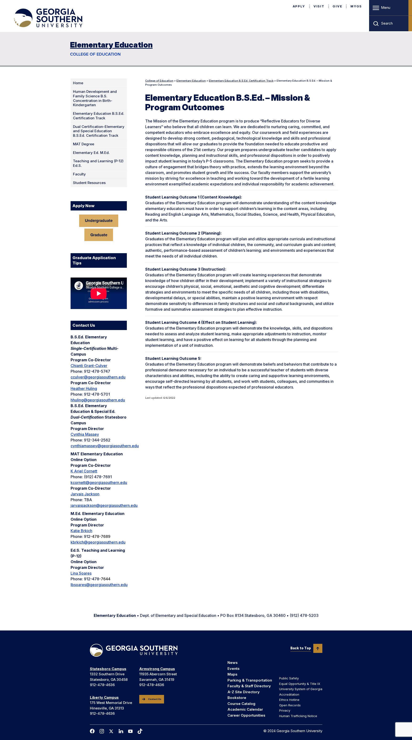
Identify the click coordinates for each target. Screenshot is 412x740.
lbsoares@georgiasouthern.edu (99, 584)
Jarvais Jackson (85, 494)
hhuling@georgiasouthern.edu (98, 400)
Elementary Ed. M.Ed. (91, 153)
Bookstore (236, 697)
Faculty (79, 174)
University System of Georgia (300, 689)
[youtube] (130, 731)
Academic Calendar (245, 709)
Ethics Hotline (289, 700)
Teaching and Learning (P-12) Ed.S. (98, 163)
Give (337, 6)
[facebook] (92, 731)
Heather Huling (84, 388)
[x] (111, 731)
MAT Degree (83, 144)
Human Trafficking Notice (298, 716)
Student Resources (89, 183)
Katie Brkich (81, 530)
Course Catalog (241, 703)
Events (233, 668)
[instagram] (101, 731)
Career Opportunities (246, 715)
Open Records (290, 705)
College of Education (95, 54)
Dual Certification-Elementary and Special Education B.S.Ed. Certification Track (98, 131)
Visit (319, 6)
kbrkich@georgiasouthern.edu (98, 542)
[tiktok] (140, 731)
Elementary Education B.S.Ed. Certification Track (98, 115)
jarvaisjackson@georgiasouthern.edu (104, 505)
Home (78, 83)
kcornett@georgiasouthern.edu (99, 482)
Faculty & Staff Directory (249, 686)
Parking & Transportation (249, 680)
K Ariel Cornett (84, 471)
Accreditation (289, 694)
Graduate (98, 234)
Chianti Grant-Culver (89, 365)
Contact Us (154, 699)
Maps (232, 674)
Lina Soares (81, 573)
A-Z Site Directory (243, 692)
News (232, 662)
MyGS (356, 6)
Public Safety (289, 678)
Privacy (284, 710)
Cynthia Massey (85, 434)
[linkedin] (120, 731)
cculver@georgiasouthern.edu (98, 377)
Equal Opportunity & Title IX (299, 684)
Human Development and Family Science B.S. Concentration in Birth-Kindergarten (95, 98)
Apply (299, 6)
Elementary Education (111, 44)
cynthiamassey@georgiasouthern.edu (105, 445)
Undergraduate (99, 220)
